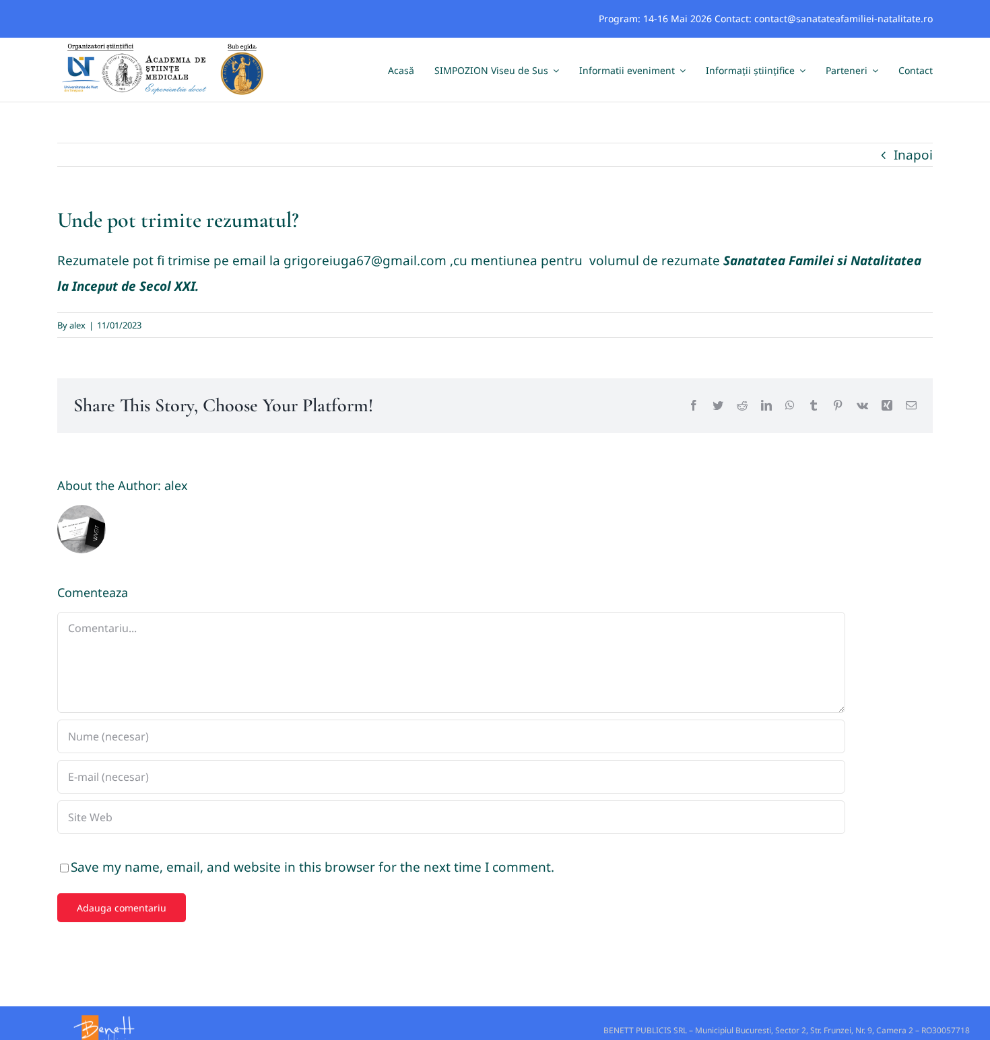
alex (77, 325)
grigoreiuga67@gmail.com (365, 260)
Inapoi (913, 155)
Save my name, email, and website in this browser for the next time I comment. (312, 867)
